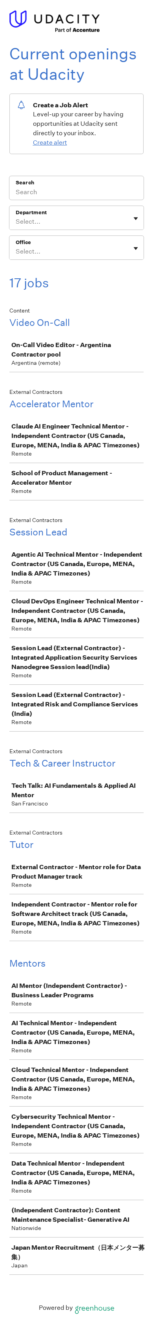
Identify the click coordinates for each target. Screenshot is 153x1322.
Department (31, 212)
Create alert (50, 142)
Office (23, 242)
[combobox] (16, 221)
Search (25, 182)
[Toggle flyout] (135, 218)
